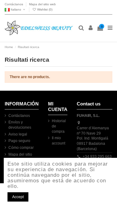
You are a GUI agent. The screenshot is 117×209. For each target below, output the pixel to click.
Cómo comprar (21, 147)
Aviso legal (17, 134)
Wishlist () (44, 9)
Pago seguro (19, 141)
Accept (18, 197)
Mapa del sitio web (42, 4)
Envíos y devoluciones (19, 125)
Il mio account (58, 140)
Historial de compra (59, 126)
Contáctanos (14, 4)
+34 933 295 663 (97, 156)
